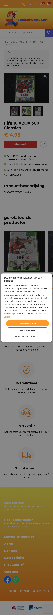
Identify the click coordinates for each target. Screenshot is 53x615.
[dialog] (26, 307)
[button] (26, 336)
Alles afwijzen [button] (27, 330)
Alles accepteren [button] (27, 323)
